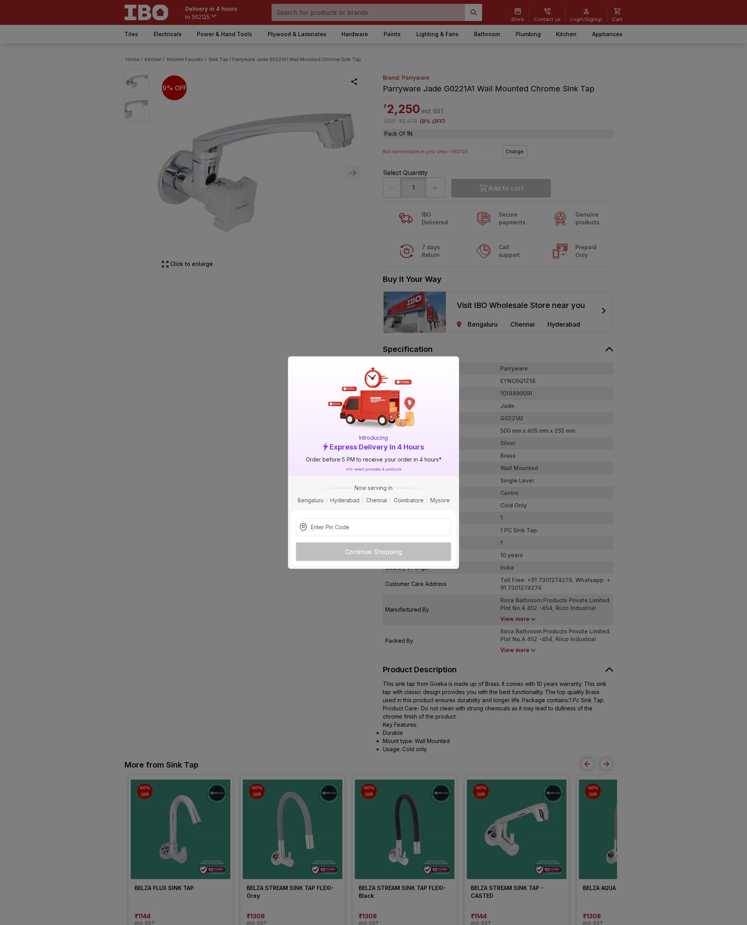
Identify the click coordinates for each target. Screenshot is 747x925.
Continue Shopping (373, 552)
